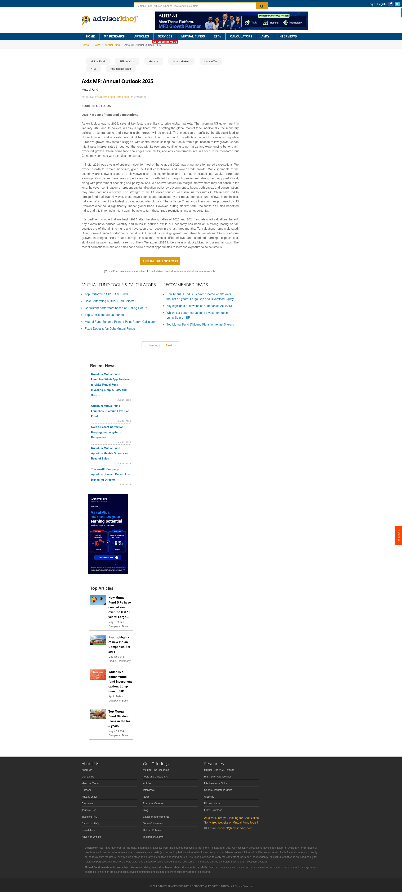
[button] (201, 424)
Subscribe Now (201, 465)
